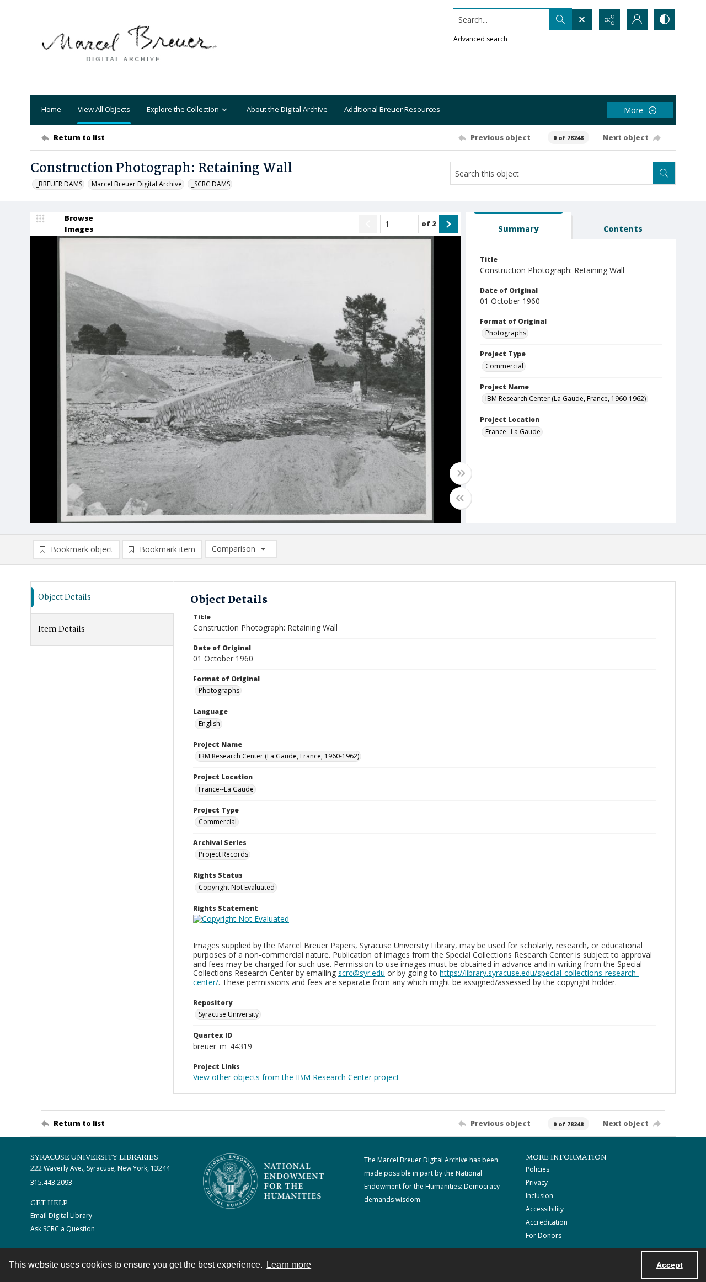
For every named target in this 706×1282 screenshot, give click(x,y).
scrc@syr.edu (361, 973)
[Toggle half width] (461, 498)
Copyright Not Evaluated (237, 887)
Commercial (504, 366)
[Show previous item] (368, 224)
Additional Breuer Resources (392, 109)
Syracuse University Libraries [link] (94, 1157)
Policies (537, 1169)
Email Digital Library (61, 1215)
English (209, 723)
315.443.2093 (51, 1182)
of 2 (428, 223)
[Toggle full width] (461, 473)
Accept (669, 1264)
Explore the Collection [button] (183, 109)
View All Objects (104, 109)
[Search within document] (664, 173)
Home (51, 109)
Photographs (505, 333)
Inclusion (539, 1195)
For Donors (543, 1235)
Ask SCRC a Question (62, 1228)
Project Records (223, 854)
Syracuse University (229, 1014)
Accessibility (545, 1209)
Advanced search (480, 39)
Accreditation (547, 1222)
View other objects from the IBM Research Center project (296, 1077)
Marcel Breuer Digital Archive (137, 184)
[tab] (518, 226)
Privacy (537, 1182)
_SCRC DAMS (210, 184)
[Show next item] (448, 224)
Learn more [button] (288, 1264)
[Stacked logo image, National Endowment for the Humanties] (263, 1181)
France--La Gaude (513, 431)
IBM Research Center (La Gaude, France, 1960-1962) (565, 398)
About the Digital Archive (287, 109)
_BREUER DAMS (59, 184)
